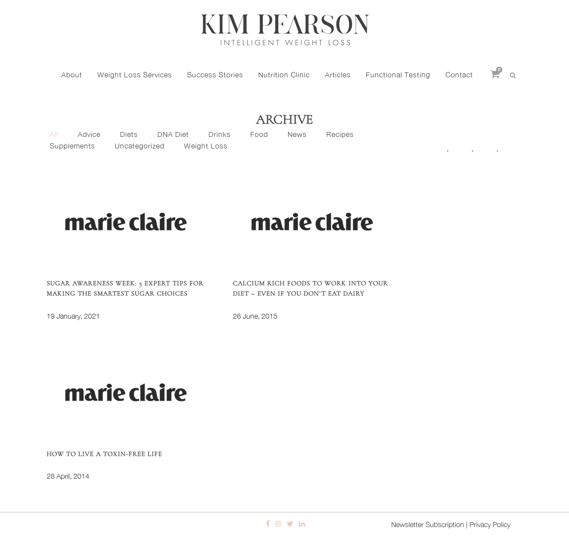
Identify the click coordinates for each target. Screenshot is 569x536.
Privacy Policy (489, 524)
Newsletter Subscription (427, 524)
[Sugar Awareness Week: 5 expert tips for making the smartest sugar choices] (126, 221)
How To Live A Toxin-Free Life (104, 454)
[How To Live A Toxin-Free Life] (126, 392)
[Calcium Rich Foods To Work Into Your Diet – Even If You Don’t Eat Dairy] (312, 221)
